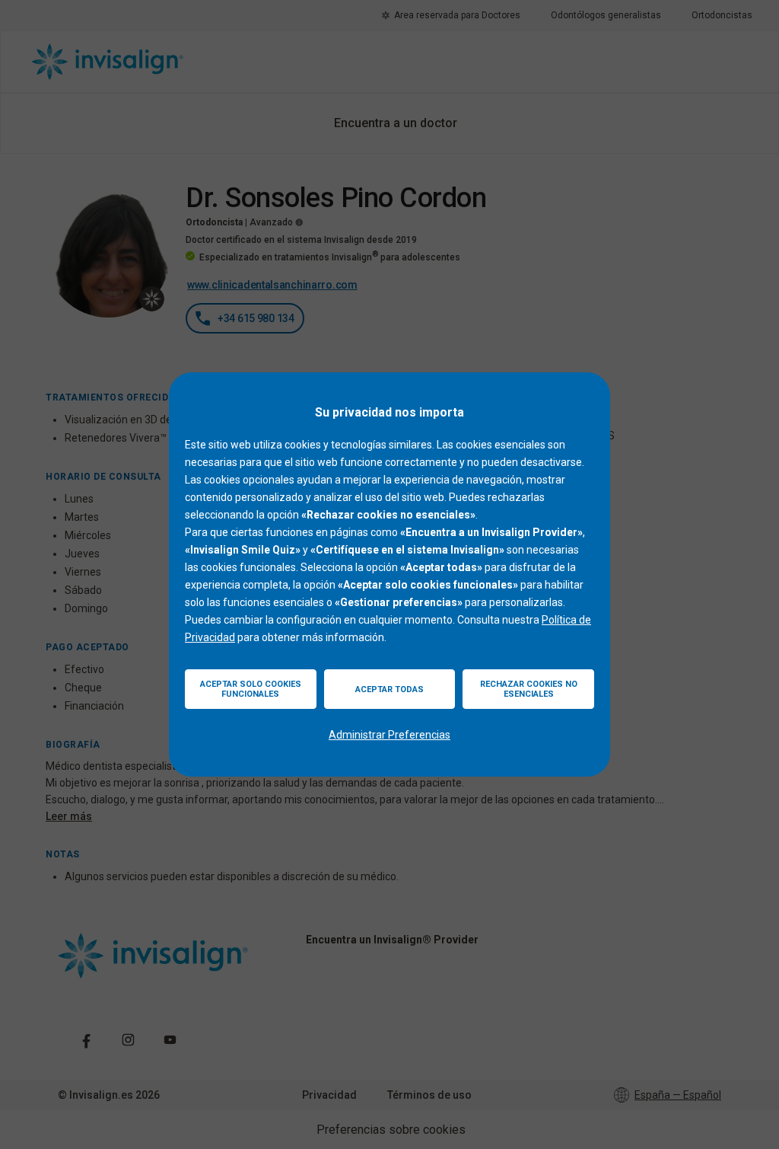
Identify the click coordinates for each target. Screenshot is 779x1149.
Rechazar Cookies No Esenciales (528, 689)
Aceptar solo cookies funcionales (250, 689)
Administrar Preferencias (389, 735)
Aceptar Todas (389, 689)
